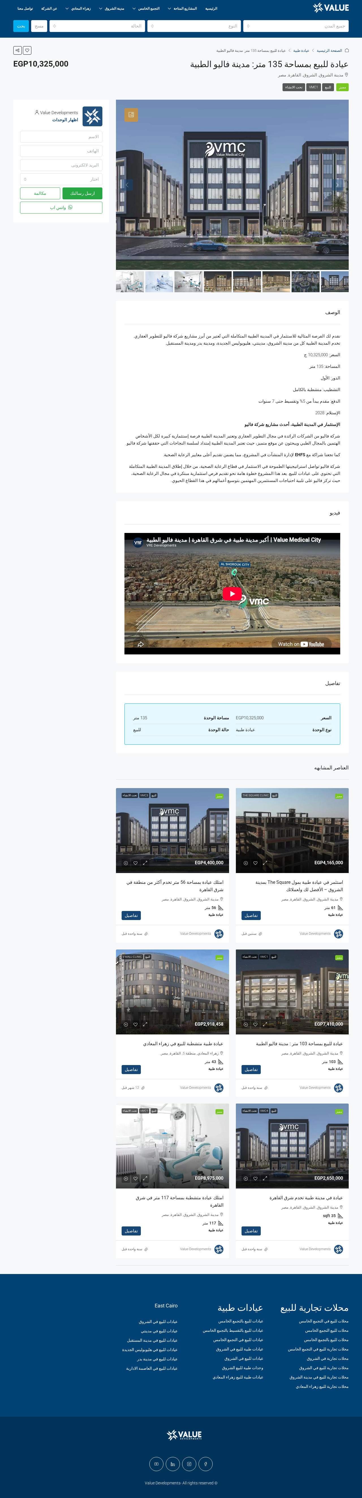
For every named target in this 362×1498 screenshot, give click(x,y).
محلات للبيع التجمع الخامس (327, 1330)
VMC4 (264, 1110)
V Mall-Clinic (132, 956)
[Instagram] (189, 1464)
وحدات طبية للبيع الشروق (242, 1367)
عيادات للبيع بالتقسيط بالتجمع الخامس (233, 1330)
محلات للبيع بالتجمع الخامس (326, 1339)
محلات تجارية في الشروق (328, 1358)
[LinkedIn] (173, 1464)
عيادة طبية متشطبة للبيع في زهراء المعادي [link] (183, 1043)
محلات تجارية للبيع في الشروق (324, 1367)
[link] (292, 830)
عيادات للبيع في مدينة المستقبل (152, 1340)
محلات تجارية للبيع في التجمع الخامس (318, 1349)
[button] (27, 50)
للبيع (328, 87)
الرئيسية (211, 8)
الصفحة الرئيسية (329, 50)
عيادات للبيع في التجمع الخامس (238, 1339)
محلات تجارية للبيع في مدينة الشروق (319, 1377)
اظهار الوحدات (65, 119)
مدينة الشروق (114, 8)
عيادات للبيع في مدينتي (159, 1331)
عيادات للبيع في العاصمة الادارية (152, 1368)
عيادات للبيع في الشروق (244, 1358)
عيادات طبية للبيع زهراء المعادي (238, 1377)
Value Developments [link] (315, 934)
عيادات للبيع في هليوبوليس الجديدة (150, 1349)
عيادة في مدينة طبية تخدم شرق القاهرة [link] (306, 1197)
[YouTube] (156, 1464)
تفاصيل (251, 915)
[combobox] (296, 26)
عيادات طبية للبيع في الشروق (239, 1349)
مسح (39, 26)
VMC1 (313, 87)
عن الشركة (49, 8)
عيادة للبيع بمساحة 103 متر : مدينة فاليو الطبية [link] (299, 1043)
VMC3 (144, 795)
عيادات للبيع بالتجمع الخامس (240, 1321)
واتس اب (58, 207)
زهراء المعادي (81, 8)
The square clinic (256, 795)
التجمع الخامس (149, 8)
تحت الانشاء (293, 87)
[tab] (131, 115)
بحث (21, 26)
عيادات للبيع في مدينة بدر (157, 1359)
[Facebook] (206, 1464)
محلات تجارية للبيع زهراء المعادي (322, 1386)
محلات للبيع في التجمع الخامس (324, 1321)
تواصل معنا (25, 8)
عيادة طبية (301, 50)
